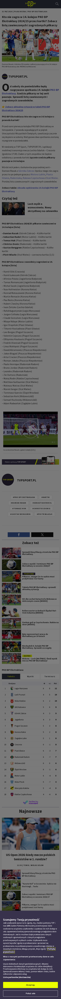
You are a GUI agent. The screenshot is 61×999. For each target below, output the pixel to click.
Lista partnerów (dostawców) (17, 977)
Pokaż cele (30, 993)
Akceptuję (30, 985)
